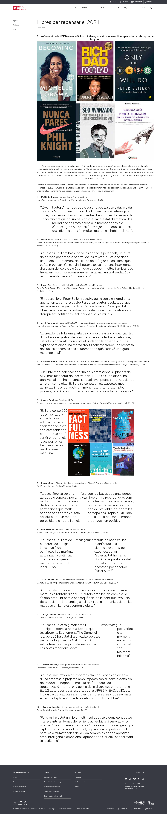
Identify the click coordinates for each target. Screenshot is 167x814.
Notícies (16, 25)
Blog (14, 29)
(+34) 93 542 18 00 (132, 789)
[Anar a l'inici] (19, 8)
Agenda (15, 21)
